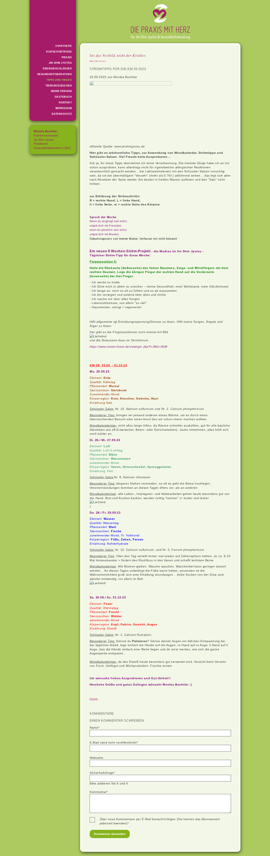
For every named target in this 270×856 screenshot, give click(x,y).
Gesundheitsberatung (54, 74)
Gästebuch (63, 96)
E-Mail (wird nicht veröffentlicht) (114, 742)
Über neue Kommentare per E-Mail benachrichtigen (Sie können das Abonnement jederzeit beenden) (160, 821)
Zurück (94, 699)
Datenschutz (62, 113)
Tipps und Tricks (59, 79)
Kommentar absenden (110, 834)
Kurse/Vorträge (59, 51)
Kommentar (99, 792)
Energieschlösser (57, 68)
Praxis (67, 57)
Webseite (96, 757)
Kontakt (65, 102)
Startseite (63, 46)
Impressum (63, 108)
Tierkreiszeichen (58, 85)
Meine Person (61, 91)
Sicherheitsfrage (102, 772)
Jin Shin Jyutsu (60, 62)
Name (97, 727)
